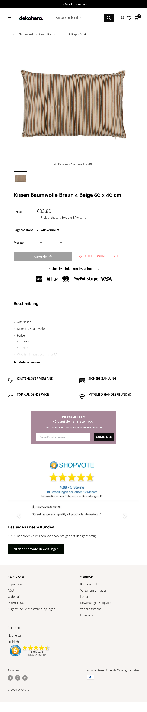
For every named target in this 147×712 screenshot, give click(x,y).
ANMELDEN (104, 437)
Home (11, 34)
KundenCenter (90, 584)
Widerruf (14, 596)
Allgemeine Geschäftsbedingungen (31, 609)
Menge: (19, 242)
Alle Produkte (27, 34)
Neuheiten (15, 635)
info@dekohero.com (73, 4)
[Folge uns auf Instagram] (17, 677)
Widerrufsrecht (90, 609)
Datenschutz (16, 603)
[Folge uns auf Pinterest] (25, 677)
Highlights (14, 642)
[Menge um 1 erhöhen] (61, 243)
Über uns (86, 615)
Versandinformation (93, 590)
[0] (136, 18)
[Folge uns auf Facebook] (10, 677)
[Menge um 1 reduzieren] (41, 243)
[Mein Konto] (122, 18)
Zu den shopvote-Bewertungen (36, 549)
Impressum (15, 584)
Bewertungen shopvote (96, 603)
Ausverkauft (43, 257)
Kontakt (85, 596)
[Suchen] (109, 18)
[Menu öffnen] (9, 17)
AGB (11, 590)
